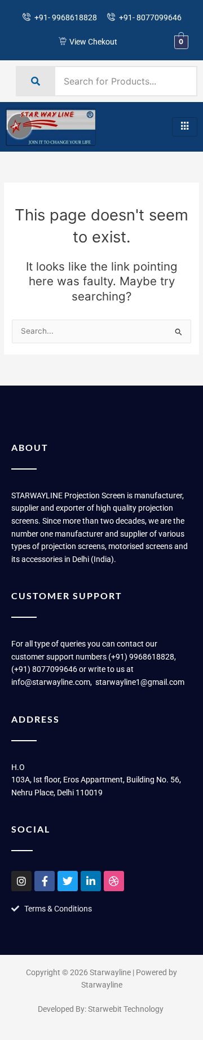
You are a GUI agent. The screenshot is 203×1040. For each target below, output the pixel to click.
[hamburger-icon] (184, 126)
